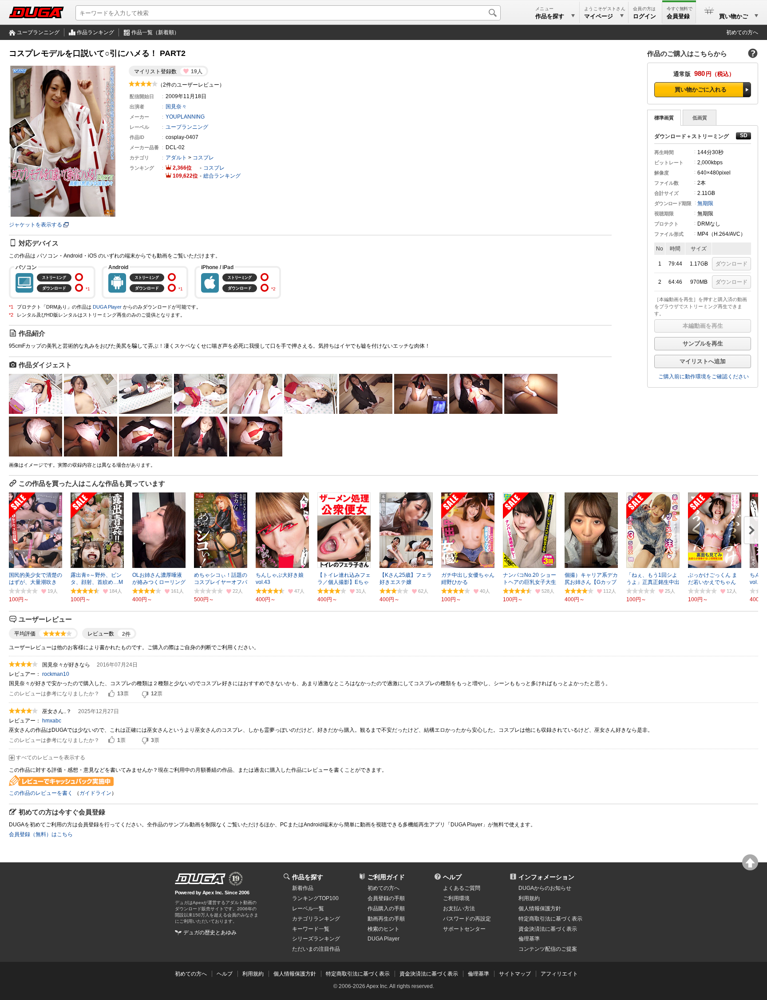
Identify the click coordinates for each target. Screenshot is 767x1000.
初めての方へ (742, 32)
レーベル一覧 (308, 908)
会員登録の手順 (386, 898)
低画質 (699, 117)
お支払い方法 (459, 908)
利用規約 (529, 898)
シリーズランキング (316, 939)
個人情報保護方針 (539, 908)
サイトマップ (515, 974)
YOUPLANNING (185, 117)
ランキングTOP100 (315, 898)
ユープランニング (38, 32)
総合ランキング (222, 176)
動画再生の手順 (386, 919)
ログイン (644, 16)
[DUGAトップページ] (36, 12)
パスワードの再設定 (467, 919)
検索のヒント (383, 929)
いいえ (145, 694)
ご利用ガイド (386, 877)
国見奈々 (176, 106)
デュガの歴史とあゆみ (210, 932)
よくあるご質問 (461, 888)
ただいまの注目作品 (316, 949)
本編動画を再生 (703, 325)
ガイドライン (95, 793)
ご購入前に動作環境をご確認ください (703, 376)
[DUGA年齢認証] (200, 878)
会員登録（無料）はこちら (41, 834)
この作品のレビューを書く (41, 793)
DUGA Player (107, 307)
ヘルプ (452, 877)
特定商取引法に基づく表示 (358, 974)
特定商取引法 (550, 919)
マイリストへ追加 (703, 361)
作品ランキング (95, 32)
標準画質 (664, 117)
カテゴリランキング (316, 919)
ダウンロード (731, 264)
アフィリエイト (559, 974)
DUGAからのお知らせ (544, 888)
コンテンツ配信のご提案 (547, 949)
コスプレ (203, 158)
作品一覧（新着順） (155, 32)
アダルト (176, 158)
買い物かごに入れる (701, 89)
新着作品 (302, 888)
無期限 (705, 203)
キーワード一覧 (310, 929)
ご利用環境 (456, 898)
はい (111, 694)
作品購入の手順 (386, 908)
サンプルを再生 (703, 343)
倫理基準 (529, 939)
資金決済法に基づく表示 (428, 974)
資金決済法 (547, 929)
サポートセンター (464, 929)
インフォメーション (546, 877)
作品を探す (307, 877)
